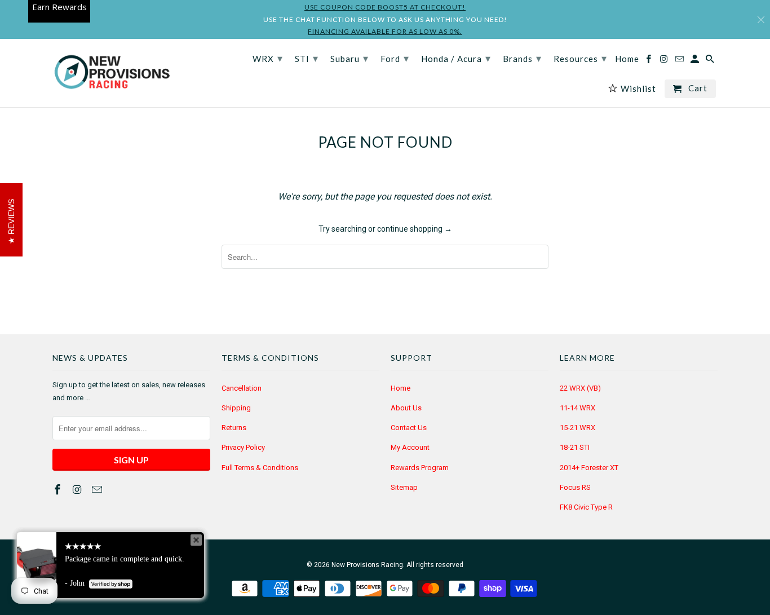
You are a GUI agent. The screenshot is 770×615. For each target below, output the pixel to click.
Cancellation (242, 388)
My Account (410, 447)
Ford (394, 58)
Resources (580, 58)
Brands (522, 58)
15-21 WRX (577, 427)
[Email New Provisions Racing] (98, 489)
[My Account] (696, 61)
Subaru (349, 58)
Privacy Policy (243, 447)
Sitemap (404, 487)
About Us (406, 408)
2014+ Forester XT (589, 467)
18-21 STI (575, 447)
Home (400, 388)
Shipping (236, 408)
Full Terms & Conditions (260, 467)
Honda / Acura (456, 58)
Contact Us (409, 427)
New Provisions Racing (367, 565)
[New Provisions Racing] (111, 73)
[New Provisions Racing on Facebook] (58, 489)
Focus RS (575, 487)
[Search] (711, 61)
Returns (234, 427)
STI (306, 58)
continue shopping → (414, 228)
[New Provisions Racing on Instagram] (78, 489)
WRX (268, 58)
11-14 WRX (577, 408)
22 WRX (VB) (580, 388)
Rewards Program (420, 467)
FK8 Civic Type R (586, 507)
